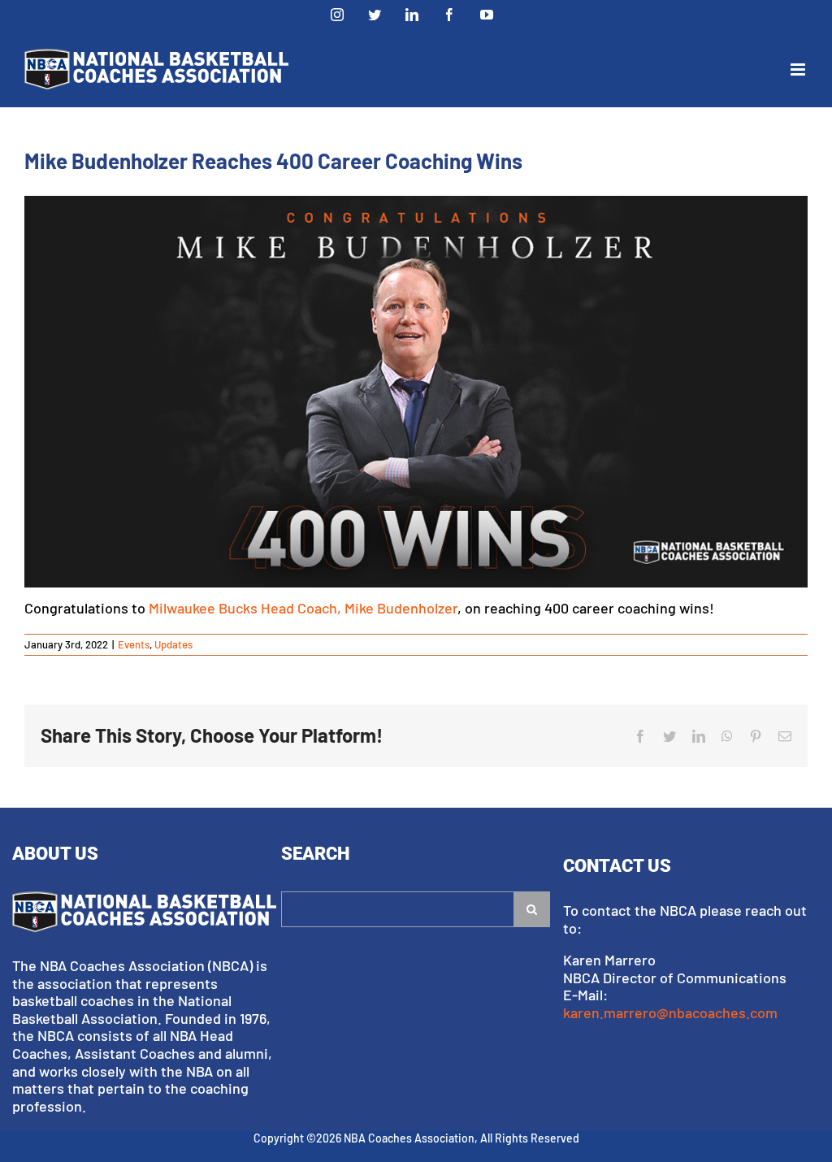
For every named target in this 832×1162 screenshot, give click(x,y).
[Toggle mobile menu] (799, 69)
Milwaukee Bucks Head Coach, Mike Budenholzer (303, 608)
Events (134, 644)
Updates (173, 644)
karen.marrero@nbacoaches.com (670, 1012)
